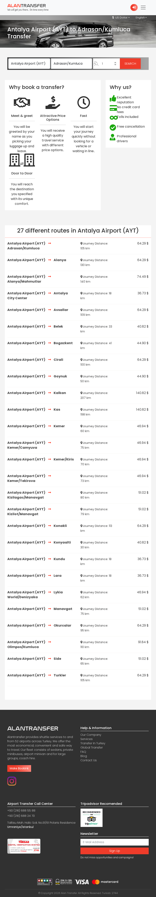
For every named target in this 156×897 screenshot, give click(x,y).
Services (86, 739)
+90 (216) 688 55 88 (21, 810)
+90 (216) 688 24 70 (21, 816)
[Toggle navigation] (143, 7)
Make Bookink (19, 768)
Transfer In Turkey (92, 743)
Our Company (90, 735)
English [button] (140, 17)
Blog (83, 756)
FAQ (83, 752)
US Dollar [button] (121, 17)
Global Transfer (91, 747)
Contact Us (88, 760)
